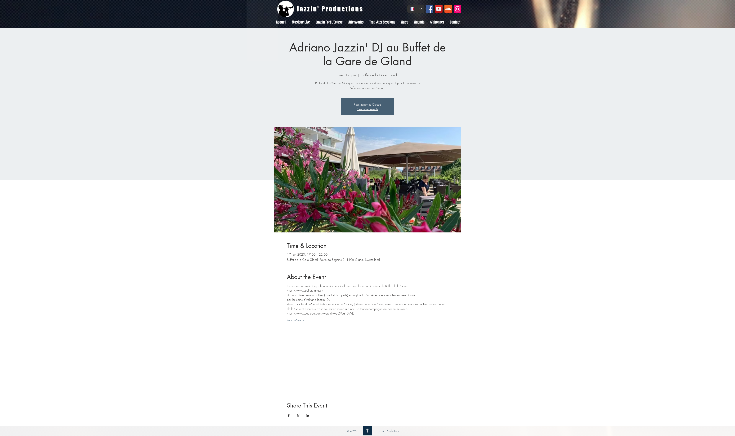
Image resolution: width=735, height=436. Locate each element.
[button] (301, 22)
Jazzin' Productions (388, 431)
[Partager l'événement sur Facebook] (289, 415)
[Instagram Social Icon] (457, 9)
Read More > (295, 320)
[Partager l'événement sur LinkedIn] (307, 415)
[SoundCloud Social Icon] (448, 9)
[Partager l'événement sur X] (298, 415)
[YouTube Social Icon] (439, 9)
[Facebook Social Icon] (429, 9)
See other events (367, 109)
